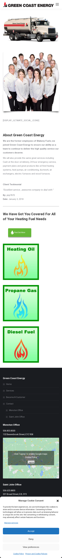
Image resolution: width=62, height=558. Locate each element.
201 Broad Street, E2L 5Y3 (15, 494)
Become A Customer (15, 397)
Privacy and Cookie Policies (36, 554)
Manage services (11, 523)
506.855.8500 (9, 431)
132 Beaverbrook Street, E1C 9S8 (18, 434)
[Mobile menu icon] (57, 4)
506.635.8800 (9, 490)
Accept (31, 531)
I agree (31, 462)
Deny (31, 539)
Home (9, 384)
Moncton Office (16, 410)
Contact (9, 404)
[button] (57, 500)
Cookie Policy (18, 554)
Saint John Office (17, 417)
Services (10, 391)
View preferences (31, 547)
